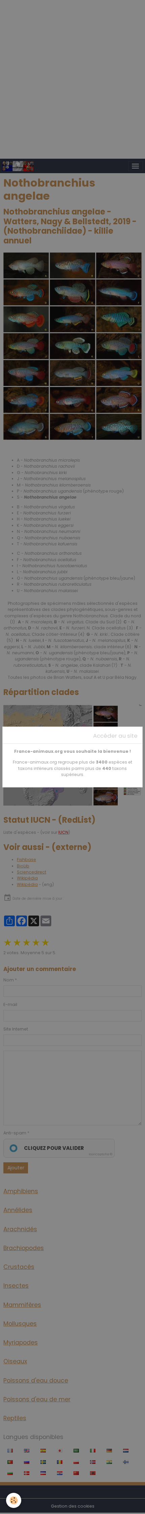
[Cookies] (13, 1500)
